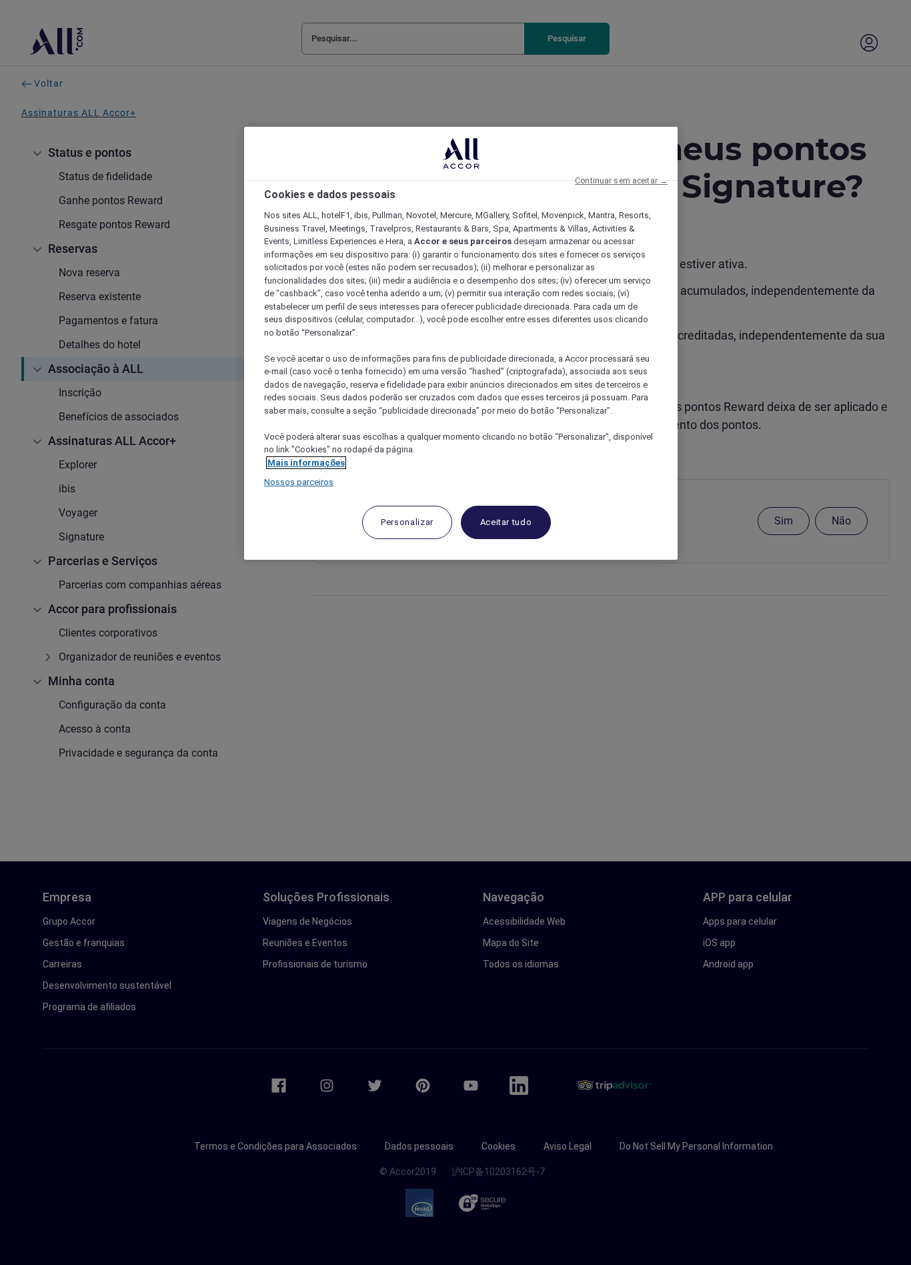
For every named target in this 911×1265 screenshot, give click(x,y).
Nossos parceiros (298, 482)
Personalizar (407, 522)
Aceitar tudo (506, 522)
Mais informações (306, 463)
